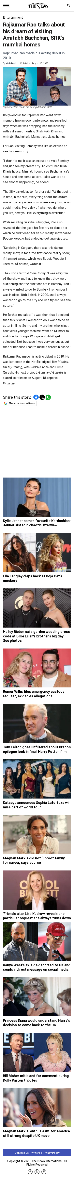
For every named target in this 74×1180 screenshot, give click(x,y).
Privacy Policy (51, 1152)
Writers (35, 1152)
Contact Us (22, 1152)
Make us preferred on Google (22, 403)
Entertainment (13, 17)
